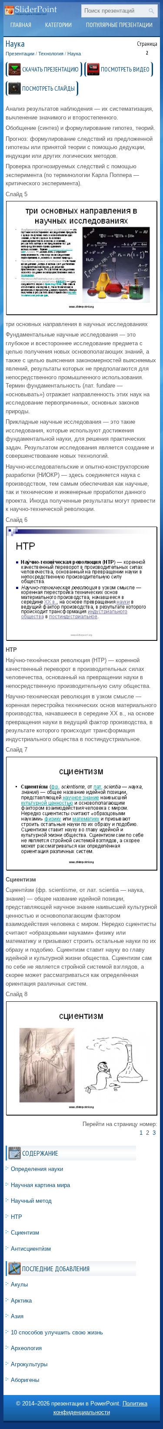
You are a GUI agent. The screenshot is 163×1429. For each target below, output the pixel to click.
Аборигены (25, 1380)
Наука (74, 53)
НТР (16, 1217)
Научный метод (31, 1201)
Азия (17, 1316)
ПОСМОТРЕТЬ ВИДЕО (125, 69)
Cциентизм (25, 1232)
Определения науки (37, 1169)
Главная (20, 25)
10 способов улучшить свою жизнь (57, 1332)
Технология (50, 53)
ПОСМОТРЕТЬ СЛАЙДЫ (48, 88)
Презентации (20, 53)
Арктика (21, 1300)
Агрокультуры (29, 1364)
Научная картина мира (40, 1185)
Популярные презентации (119, 25)
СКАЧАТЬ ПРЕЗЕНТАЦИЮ (50, 69)
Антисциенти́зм (31, 1248)
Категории (58, 25)
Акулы (19, 1284)
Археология (26, 1348)
